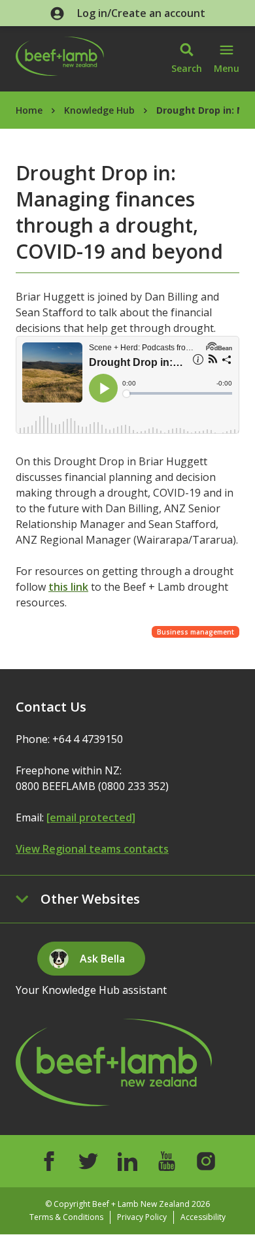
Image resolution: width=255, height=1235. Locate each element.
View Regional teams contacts (92, 849)
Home (29, 110)
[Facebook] (49, 1161)
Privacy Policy (142, 1217)
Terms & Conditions (66, 1217)
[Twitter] (88, 1161)
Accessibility (203, 1217)
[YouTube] (167, 1161)
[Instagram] (206, 1161)
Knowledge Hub (99, 110)
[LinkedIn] (127, 1161)
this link (68, 587)
